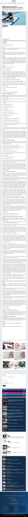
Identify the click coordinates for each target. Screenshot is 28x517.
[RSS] (17, 503)
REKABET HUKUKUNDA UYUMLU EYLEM (14, 447)
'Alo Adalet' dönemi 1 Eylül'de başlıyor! (13, 442)
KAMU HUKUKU (14, 3)
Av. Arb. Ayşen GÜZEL (8, 488)
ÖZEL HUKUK (19, 3)
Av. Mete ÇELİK (8, 468)
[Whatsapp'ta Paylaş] (5, 26)
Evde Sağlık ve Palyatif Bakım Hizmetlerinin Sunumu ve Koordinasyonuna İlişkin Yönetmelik (19, 359)
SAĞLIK (3, 5)
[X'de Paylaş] (4, 26)
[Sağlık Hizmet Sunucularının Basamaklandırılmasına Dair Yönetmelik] (14, 18)
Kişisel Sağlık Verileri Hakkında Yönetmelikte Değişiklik (18, 350)
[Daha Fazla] (6, 26)
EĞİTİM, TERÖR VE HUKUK (9, 479)
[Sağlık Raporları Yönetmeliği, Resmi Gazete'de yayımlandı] (8, 364)
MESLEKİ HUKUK (9, 3)
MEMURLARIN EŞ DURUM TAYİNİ (10, 476)
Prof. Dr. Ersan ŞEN (8, 465)
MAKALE (2, 3)
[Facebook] (10, 503)
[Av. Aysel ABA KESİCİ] (4, 462)
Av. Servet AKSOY (8, 475)
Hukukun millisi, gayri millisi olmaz (10, 466)
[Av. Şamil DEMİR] (4, 459)
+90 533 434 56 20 (14, 499)
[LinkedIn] (14, 503)
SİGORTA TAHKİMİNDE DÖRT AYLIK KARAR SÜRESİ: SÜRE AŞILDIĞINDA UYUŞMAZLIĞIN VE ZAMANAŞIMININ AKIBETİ (15, 486)
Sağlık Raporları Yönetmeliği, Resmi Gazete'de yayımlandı (7, 368)
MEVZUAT (23, 3)
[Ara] (25, 1)
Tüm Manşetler (17, 509)
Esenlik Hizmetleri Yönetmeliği (6, 358)
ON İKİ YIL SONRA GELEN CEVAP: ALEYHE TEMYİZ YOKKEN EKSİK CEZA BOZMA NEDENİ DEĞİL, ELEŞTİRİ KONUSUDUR (15, 470)
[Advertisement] (15, 33)
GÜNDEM (9, 441)
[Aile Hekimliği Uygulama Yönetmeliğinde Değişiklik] (19, 364)
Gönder (4, 385)
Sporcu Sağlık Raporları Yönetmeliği (7, 349)
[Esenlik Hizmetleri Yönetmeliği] (8, 354)
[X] (12, 503)
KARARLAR (5, 3)
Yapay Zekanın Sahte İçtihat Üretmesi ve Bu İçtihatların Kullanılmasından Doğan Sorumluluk (15, 473)
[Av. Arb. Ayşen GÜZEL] (4, 489)
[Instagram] (13, 503)
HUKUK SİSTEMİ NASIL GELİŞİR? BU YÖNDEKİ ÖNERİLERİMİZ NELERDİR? (15, 489)
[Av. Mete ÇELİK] (4, 469)
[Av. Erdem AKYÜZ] (4, 479)
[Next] (15, 503)
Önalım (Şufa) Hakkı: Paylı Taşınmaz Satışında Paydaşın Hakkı (14, 463)
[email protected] (17, 498)
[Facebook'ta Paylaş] (2, 26)
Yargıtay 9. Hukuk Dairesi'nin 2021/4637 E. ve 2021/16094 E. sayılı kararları (16, 453)
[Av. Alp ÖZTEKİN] (4, 472)
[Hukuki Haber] (14, 1)
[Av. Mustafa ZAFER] (4, 482)
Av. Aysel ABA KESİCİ (8, 462)
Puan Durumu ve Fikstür (6, 509)
